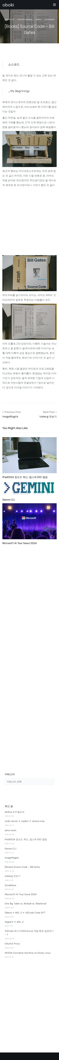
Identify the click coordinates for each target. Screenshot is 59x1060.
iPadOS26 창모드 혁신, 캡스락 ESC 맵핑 (25, 477)
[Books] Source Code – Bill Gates (22, 867)
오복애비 (38, 20)
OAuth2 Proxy (12, 943)
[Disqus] (29, 586)
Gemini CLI (8, 499)
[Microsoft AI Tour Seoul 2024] (29, 521)
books (22, 20)
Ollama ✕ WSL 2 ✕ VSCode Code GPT (25, 912)
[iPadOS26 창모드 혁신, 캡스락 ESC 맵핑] (29, 455)
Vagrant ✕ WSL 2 (14, 922)
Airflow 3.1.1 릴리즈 (15, 812)
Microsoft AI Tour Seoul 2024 (19, 543)
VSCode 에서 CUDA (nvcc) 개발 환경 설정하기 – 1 (29, 933)
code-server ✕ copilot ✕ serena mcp (25, 821)
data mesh (10, 830)
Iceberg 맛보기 (48, 416)
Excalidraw (10, 885)
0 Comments (50, 20)
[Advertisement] (29, 222)
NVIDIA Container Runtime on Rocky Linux (28, 953)
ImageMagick (10, 416)
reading (28, 20)
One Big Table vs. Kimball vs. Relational (25, 903)
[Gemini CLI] (29, 488)
